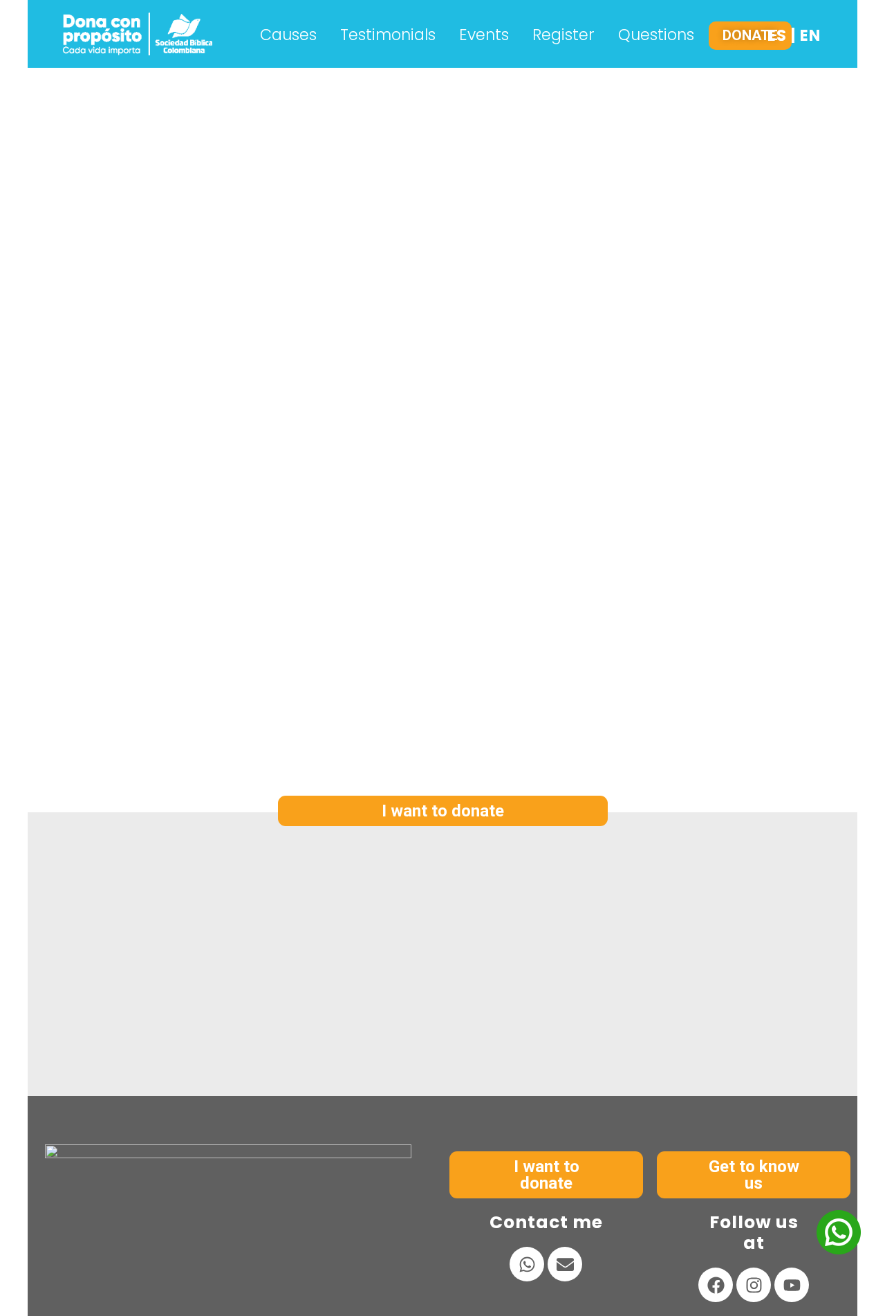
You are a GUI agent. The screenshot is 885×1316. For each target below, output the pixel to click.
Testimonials (388, 35)
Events (484, 35)
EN (810, 35)
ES (777, 35)
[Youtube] (791, 1285)
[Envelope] (565, 1264)
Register (563, 35)
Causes (288, 35)
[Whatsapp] (527, 1264)
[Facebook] (715, 1285)
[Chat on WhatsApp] (839, 1250)
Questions (656, 35)
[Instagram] (753, 1285)
